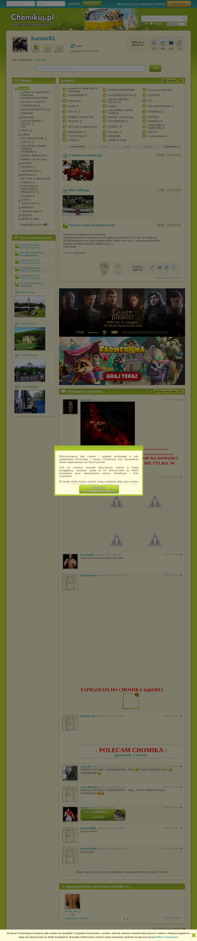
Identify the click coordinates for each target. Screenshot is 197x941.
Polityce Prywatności (167, 937)
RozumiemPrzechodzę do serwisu (99, 489)
